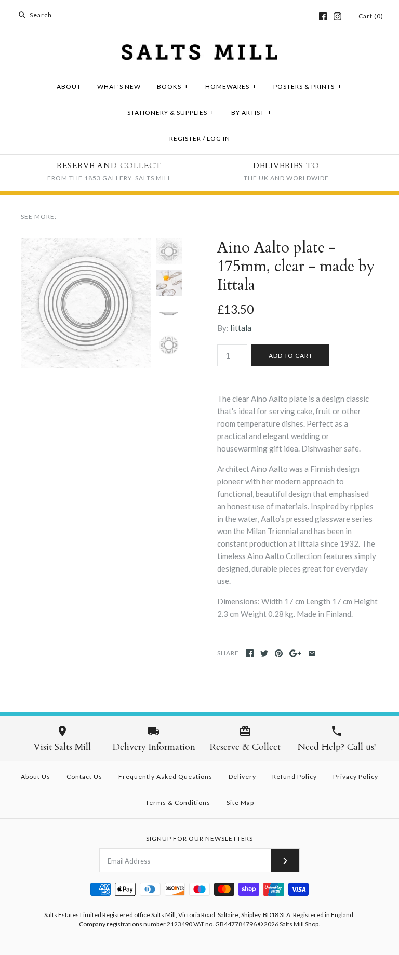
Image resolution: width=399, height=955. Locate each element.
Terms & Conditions (177, 802)
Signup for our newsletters (199, 838)
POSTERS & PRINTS (307, 86)
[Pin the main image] (279, 653)
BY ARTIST (251, 112)
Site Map (240, 802)
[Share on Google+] (295, 653)
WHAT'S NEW (119, 86)
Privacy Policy (355, 776)
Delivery (242, 776)
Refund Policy (294, 776)
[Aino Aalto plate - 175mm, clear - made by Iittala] (86, 244)
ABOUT (69, 86)
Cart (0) (370, 16)
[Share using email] (312, 653)
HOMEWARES (231, 86)
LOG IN (218, 138)
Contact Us (84, 776)
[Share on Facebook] (250, 653)
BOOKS (173, 86)
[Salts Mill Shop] (199, 50)
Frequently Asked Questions (165, 776)
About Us (35, 776)
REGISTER (185, 138)
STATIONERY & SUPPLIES (171, 112)
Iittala (240, 328)
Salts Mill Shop (299, 924)
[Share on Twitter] (264, 653)
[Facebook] (323, 16)
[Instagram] (337, 16)
